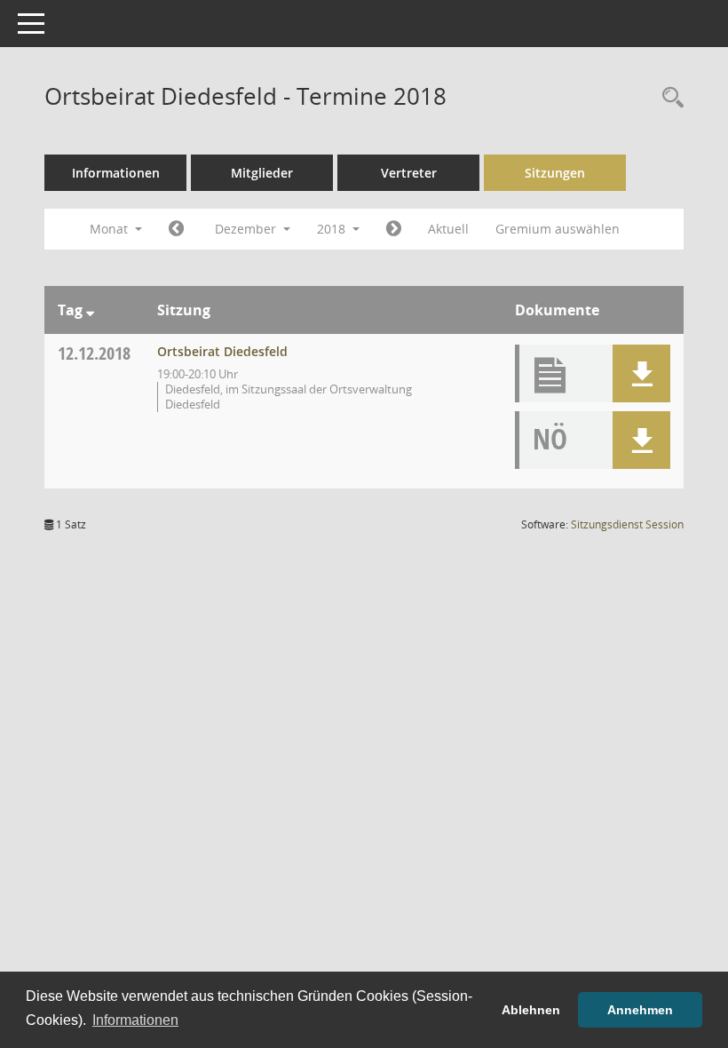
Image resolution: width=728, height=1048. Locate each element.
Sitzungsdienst (627, 524)
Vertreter (409, 172)
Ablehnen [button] (531, 1010)
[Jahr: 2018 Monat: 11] (176, 229)
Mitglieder (262, 172)
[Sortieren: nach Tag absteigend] (90, 310)
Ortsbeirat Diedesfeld (222, 351)
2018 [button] (333, 228)
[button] (641, 373)
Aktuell (448, 228)
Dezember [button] (247, 228)
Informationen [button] (135, 1020)
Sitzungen (555, 172)
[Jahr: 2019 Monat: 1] (394, 229)
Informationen (116, 172)
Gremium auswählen (557, 228)
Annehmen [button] (640, 1010)
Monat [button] (110, 228)
